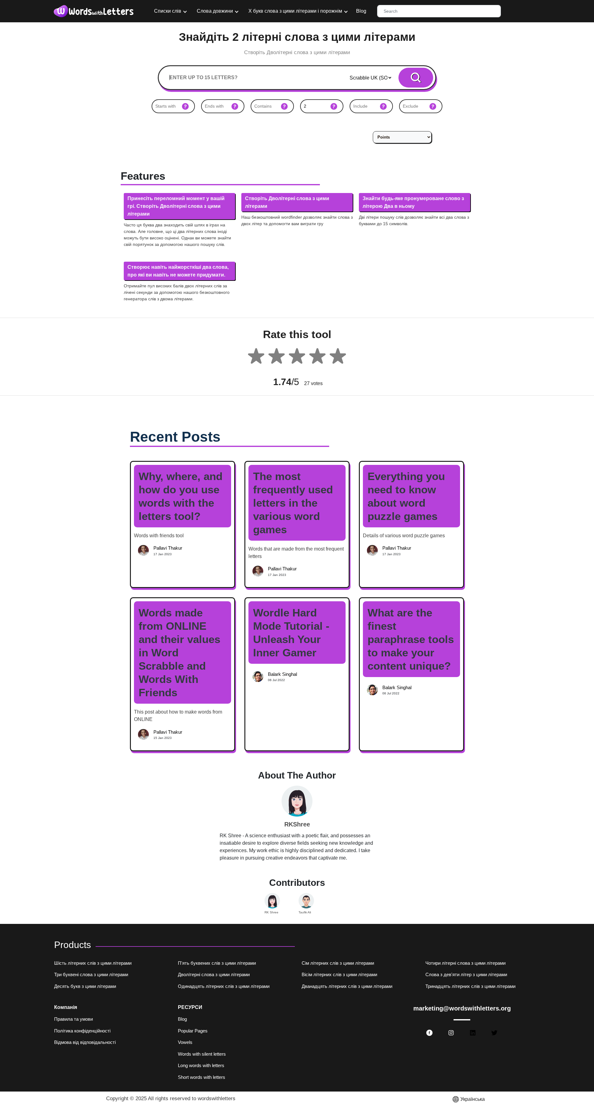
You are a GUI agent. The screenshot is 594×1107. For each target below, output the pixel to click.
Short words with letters (201, 1077)
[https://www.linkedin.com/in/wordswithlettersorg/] (473, 1033)
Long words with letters (201, 1065)
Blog (361, 11)
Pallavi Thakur (167, 548)
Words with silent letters (202, 1054)
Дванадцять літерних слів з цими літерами (347, 986)
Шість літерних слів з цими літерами (92, 963)
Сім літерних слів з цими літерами (338, 963)
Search (416, 77)
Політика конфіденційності (82, 1030)
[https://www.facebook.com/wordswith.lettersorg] (429, 1033)
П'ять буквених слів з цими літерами (217, 963)
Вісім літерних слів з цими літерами (339, 974)
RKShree (297, 824)
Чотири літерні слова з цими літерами (465, 963)
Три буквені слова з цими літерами (91, 974)
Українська (472, 1099)
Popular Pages (193, 1030)
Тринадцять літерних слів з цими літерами (470, 986)
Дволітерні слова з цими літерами (214, 974)
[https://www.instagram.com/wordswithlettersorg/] (451, 1033)
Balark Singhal (282, 674)
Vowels (185, 1042)
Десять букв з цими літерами (85, 986)
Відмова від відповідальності (85, 1042)
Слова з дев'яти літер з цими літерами (466, 974)
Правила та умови (73, 1019)
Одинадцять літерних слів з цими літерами (223, 986)
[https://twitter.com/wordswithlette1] (494, 1033)
